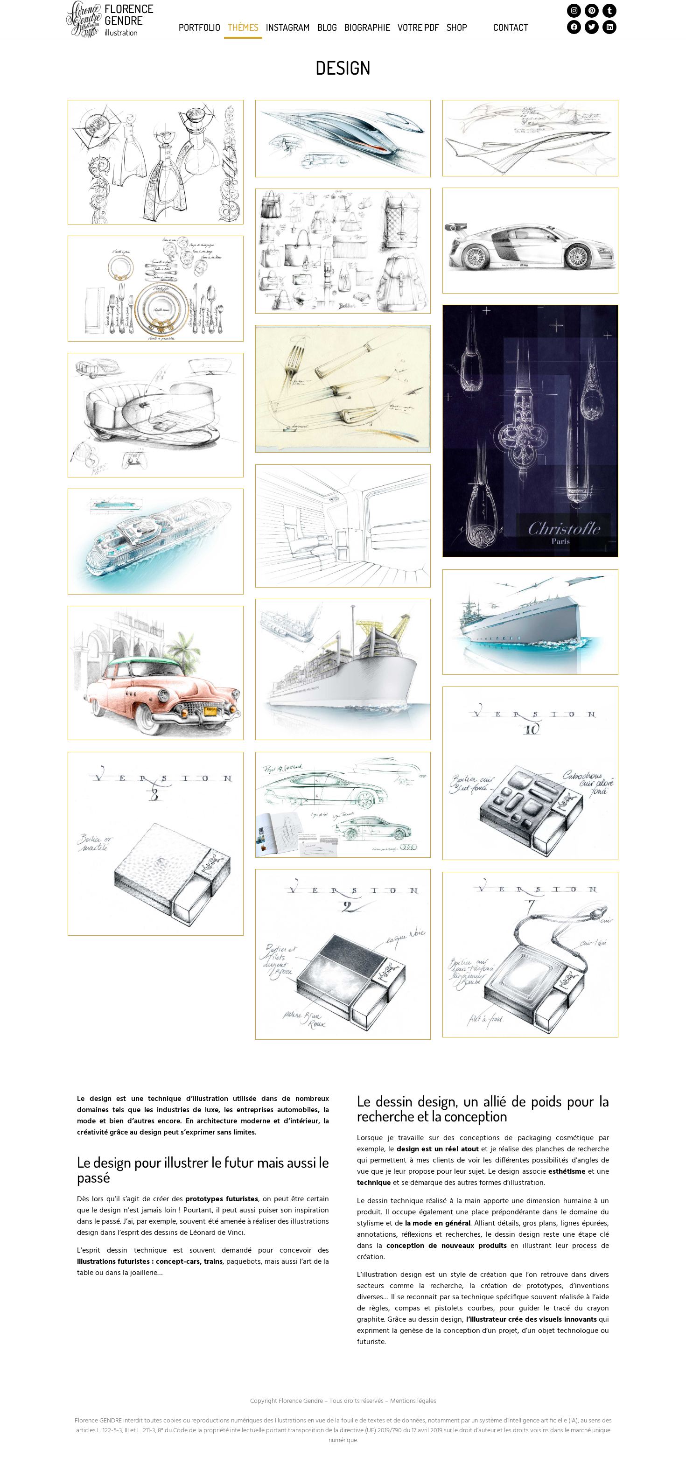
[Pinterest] (592, 11)
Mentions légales (413, 1401)
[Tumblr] (609, 11)
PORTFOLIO (199, 27)
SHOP (457, 27)
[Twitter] (592, 27)
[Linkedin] (609, 27)
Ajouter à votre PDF (148, 186)
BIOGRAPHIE (367, 27)
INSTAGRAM (288, 27)
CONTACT (510, 27)
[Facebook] (574, 27)
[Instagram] (574, 11)
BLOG (327, 27)
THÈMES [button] (243, 27)
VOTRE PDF (418, 27)
